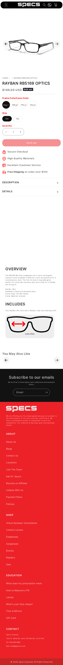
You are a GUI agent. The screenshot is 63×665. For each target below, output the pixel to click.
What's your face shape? (19, 604)
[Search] (44, 5)
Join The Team (14, 469)
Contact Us (12, 455)
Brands (10, 550)
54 (9, 119)
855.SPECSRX (14, 642)
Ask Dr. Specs (13, 476)
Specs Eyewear (26, 662)
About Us (11, 442)
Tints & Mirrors (14, 611)
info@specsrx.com (18, 646)
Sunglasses (12, 543)
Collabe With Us (14, 490)
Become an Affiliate (16, 483)
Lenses (10, 597)
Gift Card (11, 618)
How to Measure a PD (17, 590)
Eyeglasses (12, 536)
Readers (10, 557)
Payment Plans (14, 497)
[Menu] (6, 5)
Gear (8, 564)
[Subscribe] (46, 392)
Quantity (7, 125)
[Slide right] (57, 43)
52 (19, 119)
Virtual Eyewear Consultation (21, 523)
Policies (10, 504)
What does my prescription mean (24, 583)
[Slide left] (6, 43)
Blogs (9, 448)
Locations (11, 462)
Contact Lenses (14, 530)
